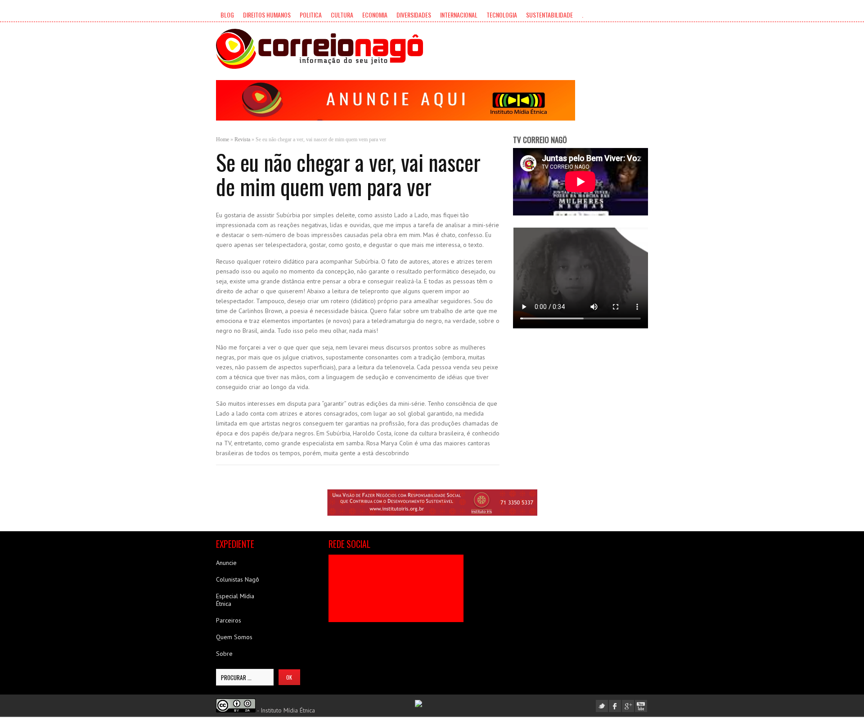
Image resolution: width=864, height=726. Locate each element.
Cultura (342, 14)
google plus (628, 706)
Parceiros (228, 620)
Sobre (224, 654)
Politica (311, 14)
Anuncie (226, 563)
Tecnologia (501, 14)
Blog (227, 14)
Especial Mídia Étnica (235, 600)
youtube (641, 706)
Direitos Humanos (267, 14)
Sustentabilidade (549, 14)
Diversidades (413, 14)
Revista (242, 139)
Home (222, 139)
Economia (374, 14)
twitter (602, 706)
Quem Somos (234, 637)
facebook (615, 706)
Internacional (458, 14)
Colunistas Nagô (237, 579)
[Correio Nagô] (319, 49)
